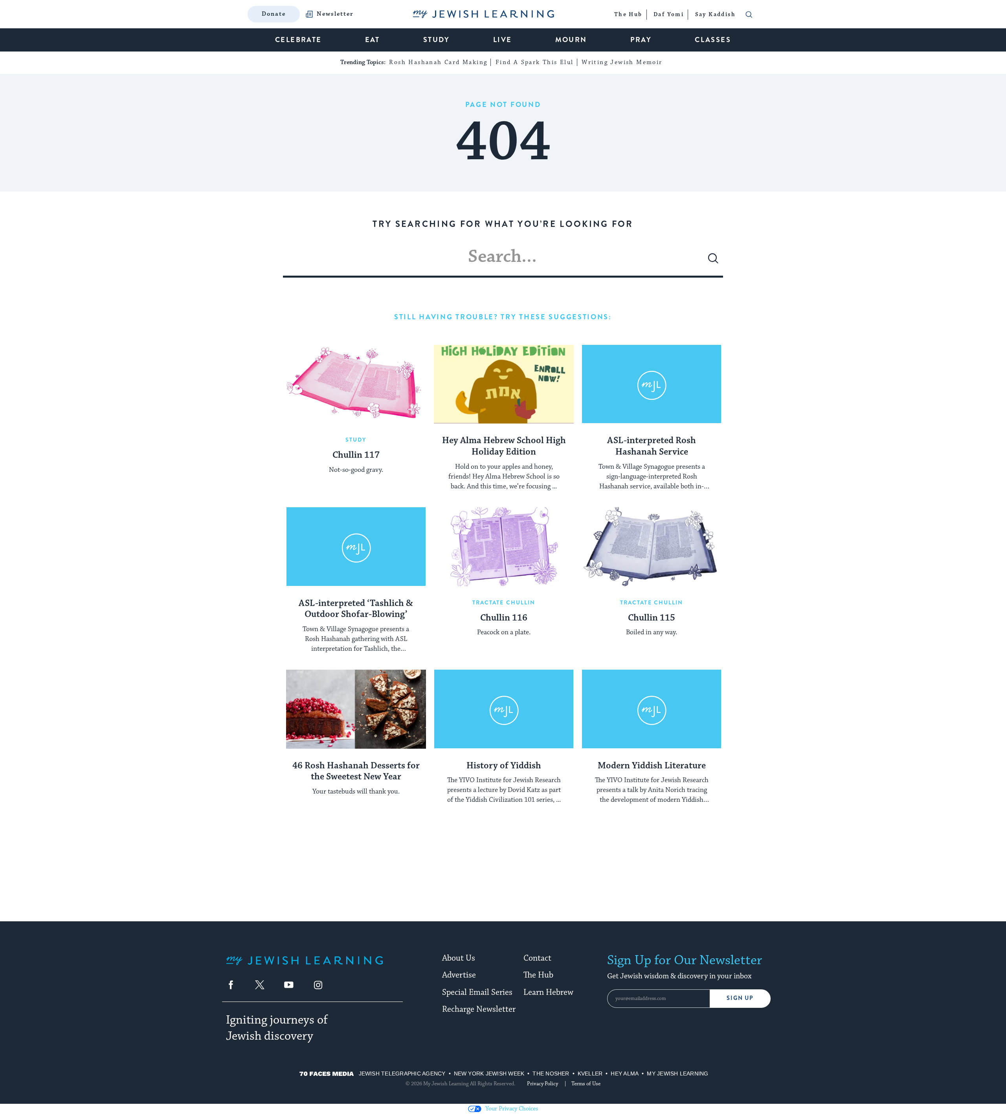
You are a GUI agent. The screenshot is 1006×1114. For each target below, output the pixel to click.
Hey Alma (625, 1073)
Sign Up (740, 998)
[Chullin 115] (651, 546)
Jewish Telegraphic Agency (402, 1073)
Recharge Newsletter (479, 1009)
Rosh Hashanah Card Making (438, 62)
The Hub (538, 975)
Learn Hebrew (548, 992)
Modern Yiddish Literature (652, 766)
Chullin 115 (651, 618)
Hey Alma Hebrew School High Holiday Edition (504, 446)
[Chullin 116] (504, 546)
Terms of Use (585, 1084)
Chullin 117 (356, 455)
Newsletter (335, 14)
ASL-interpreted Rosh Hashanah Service (651, 446)
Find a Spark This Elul (535, 62)
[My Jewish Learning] (304, 966)
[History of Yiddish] (504, 709)
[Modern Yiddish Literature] (651, 709)
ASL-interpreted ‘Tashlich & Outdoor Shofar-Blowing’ (356, 609)
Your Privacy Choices (511, 1108)
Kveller (590, 1073)
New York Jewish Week (489, 1073)
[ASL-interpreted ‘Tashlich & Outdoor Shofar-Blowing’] (356, 546)
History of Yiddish (503, 766)
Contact (537, 958)
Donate (274, 14)
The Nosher (550, 1073)
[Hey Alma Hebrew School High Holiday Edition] (504, 384)
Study (356, 440)
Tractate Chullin (504, 602)
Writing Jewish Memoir (622, 62)
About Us (458, 958)
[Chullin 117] (356, 384)
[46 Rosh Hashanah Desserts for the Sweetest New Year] (356, 709)
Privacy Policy (542, 1084)
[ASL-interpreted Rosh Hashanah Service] (651, 384)
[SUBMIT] (713, 261)
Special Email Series (477, 992)
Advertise (459, 975)
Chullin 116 (503, 618)
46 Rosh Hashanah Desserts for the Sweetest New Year (356, 771)
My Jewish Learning (677, 1073)
